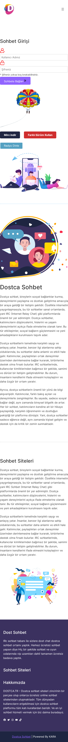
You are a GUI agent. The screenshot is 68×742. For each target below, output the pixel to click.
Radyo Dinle (11, 145)
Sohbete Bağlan (13, 81)
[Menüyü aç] (63, 9)
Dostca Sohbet (21, 736)
